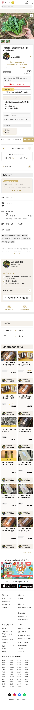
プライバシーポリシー (7, 639)
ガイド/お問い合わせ (7, 631)
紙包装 (25, 235)
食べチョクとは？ (6, 598)
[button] (17, 154)
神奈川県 (12, 667)
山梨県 (19, 669)
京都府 (11, 674)
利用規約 (4, 636)
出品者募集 (20, 598)
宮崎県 (3, 686)
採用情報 (4, 651)
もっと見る (18, 190)
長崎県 (11, 684)
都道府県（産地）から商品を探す (11, 656)
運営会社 (4, 628)
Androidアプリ (21, 651)
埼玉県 (19, 665)
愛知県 (19, 672)
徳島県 (26, 679)
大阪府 (19, 674)
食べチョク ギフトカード (24, 642)
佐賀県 (3, 684)
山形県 (11, 662)
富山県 (26, 667)
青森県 (11, 660)
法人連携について (22, 616)
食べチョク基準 (6, 601)
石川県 (3, 669)
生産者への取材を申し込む (24, 607)
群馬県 (11, 665)
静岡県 (11, 672)
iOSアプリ (20, 648)
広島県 (11, 679)
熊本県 (19, 684)
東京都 (3, 667)
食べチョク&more (22, 645)
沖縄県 (19, 686)
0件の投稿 (22, 67)
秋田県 (3, 662)
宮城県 (26, 660)
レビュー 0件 (15, 67)
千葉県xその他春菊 (8, 242)
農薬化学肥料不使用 (9, 235)
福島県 (19, 662)
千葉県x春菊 (26, 238)
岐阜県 (3, 672)
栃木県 (3, 665)
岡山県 (3, 679)
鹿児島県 (12, 686)
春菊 (12, 224)
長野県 (26, 669)
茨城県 (26, 662)
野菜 (7, 224)
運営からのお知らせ (7, 634)
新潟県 (19, 667)
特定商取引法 (5, 642)
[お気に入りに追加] (31, 15)
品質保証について (6, 604)
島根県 (26, 677)
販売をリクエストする (17, 84)
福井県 (11, 669)
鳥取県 (19, 677)
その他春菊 (19, 224)
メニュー (31, 3)
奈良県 (3, 677)
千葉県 (8, 230)
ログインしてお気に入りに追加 (18, 92)
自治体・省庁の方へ (23, 619)
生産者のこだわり (9, 273)
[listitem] (9, 330)
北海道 (3, 660)
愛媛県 (11, 681)
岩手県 (19, 660)
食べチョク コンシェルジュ (25, 635)
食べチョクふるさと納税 (24, 628)
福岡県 (26, 681)
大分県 (26, 684)
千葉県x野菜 (16, 238)
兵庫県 (26, 674)
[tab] (5, 140)
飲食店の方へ (5, 607)
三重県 (26, 672)
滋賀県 (3, 674)
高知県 (19, 681)
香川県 (3, 681)
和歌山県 (12, 677)
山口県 (19, 679)
